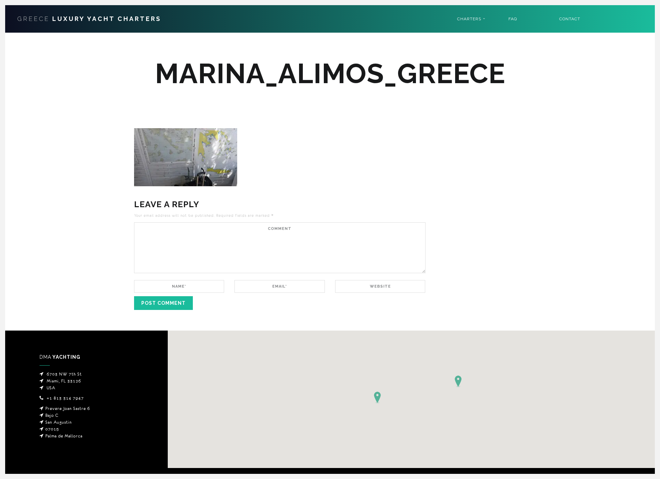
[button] (458, 381)
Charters (469, 18)
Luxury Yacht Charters (89, 18)
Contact (569, 18)
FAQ (512, 18)
